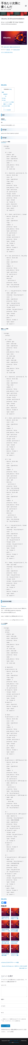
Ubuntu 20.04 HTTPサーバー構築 (10, 962)
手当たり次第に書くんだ (10, 4)
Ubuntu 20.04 (16, 49)
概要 (3, 92)
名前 (2, 999)
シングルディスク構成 (8, 102)
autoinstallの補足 (6, 106)
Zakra (10, 1042)
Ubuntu (8, 49)
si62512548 (6, 47)
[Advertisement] (14, 69)
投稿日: (15, 47)
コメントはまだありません (7, 52)
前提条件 (5, 94)
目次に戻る (4, 85)
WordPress (16, 1042)
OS (5, 96)
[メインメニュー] (26, 6)
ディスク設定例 (7, 110)
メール (3, 1006)
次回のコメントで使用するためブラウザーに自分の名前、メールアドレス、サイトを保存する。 (14, 1019)
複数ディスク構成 (7, 104)
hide (10, 89)
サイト (2, 1012)
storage (4, 98)
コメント (3, 985)
